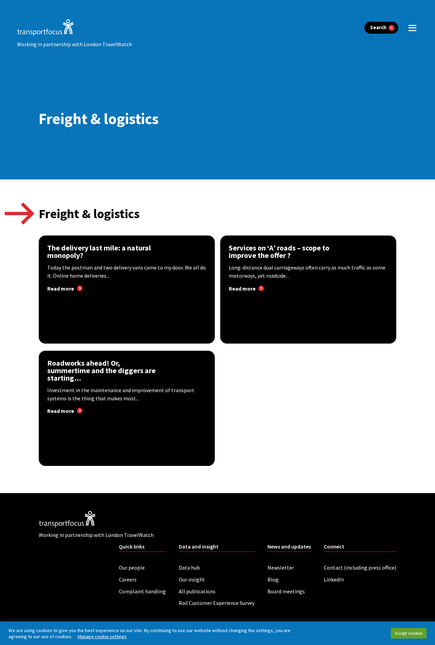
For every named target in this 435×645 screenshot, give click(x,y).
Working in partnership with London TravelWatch (74, 44)
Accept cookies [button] (408, 633)
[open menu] (412, 27)
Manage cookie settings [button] (102, 636)
